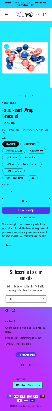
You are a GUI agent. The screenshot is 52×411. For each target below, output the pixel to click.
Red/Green (10, 164)
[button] (6, 14)
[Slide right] (32, 96)
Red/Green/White (13, 171)
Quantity (5, 184)
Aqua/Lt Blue (11, 157)
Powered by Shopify (35, 406)
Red (32, 178)
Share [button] (8, 245)
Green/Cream (29, 144)
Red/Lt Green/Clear (14, 178)
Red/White (30, 157)
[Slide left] (20, 96)
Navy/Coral (10, 144)
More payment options (26, 217)
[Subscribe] (43, 299)
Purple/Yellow (36, 150)
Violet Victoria (21, 406)
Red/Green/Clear (30, 164)
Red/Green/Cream (13, 150)
